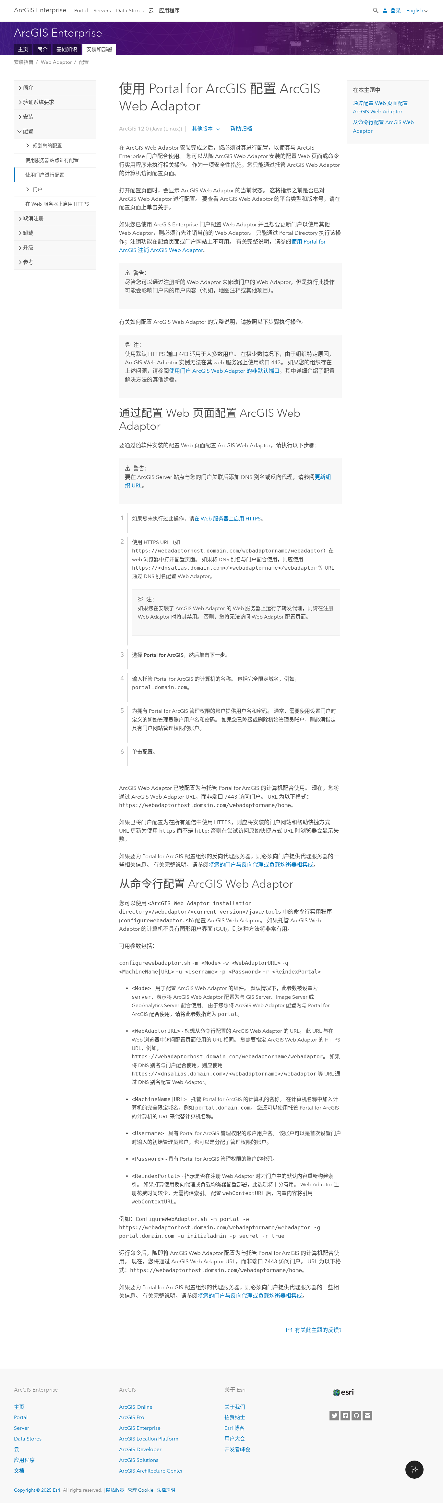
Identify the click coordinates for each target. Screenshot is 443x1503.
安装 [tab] (28, 117)
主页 (23, 49)
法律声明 (166, 1490)
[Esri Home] (343, 1392)
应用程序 (169, 10)
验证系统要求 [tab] (38, 102)
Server (21, 1428)
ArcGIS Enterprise (40, 10)
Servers (102, 10)
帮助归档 (240, 128)
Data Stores (130, 10)
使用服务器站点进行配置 (52, 160)
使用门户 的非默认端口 (224, 371)
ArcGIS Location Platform (148, 1439)
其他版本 (202, 129)
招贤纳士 (234, 1417)
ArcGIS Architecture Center (151, 1471)
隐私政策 (115, 1490)
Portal (81, 10)
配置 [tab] (28, 131)
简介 (42, 49)
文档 (19, 1471)
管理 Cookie (140, 1490)
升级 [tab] (28, 248)
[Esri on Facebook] (345, 1415)
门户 (37, 189)
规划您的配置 (47, 146)
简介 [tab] (28, 88)
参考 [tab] (28, 262)
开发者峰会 (237, 1449)
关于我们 (234, 1407)
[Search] (376, 10)
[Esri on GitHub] (356, 1415)
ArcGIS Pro (131, 1417)
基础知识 (66, 49)
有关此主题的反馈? (318, 1330)
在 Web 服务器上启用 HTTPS (57, 204)
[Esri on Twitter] (334, 1415)
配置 (84, 62)
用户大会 (234, 1439)
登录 (395, 10)
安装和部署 (99, 49)
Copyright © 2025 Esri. (38, 1490)
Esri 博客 (234, 1428)
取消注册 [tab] (33, 218)
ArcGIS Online (135, 1407)
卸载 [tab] (28, 233)
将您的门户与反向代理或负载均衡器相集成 (261, 864)
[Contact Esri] (367, 1415)
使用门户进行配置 (44, 175)
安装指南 (23, 62)
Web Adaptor (56, 62)
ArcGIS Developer (140, 1449)
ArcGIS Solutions (138, 1460)
